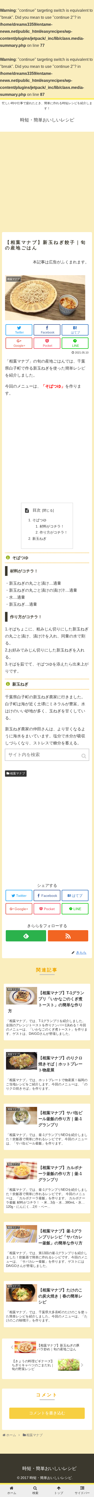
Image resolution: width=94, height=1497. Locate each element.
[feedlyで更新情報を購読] (26, 935)
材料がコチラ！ (52, 526)
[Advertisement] (47, 180)
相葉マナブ (17, 773)
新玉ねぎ (39, 539)
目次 (37, 510)
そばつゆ (39, 520)
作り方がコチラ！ (54, 532)
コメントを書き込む (47, 1413)
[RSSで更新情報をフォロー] (68, 935)
